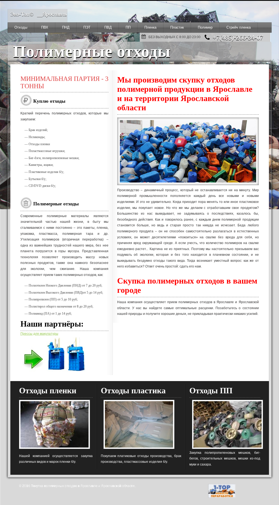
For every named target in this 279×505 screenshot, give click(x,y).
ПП (128, 27)
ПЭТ (86, 27)
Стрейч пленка (238, 27)
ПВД (108, 27)
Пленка (150, 27)
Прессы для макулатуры (39, 334)
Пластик (177, 27)
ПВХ (44, 27)
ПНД (65, 27)
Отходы (20, 27)
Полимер (205, 27)
